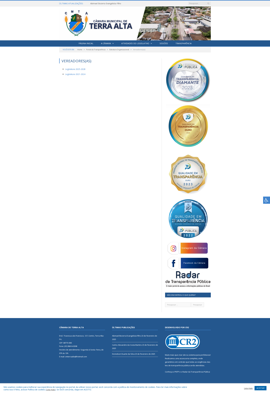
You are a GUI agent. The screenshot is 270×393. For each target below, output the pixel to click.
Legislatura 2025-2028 (75, 69)
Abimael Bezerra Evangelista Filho (126, 336)
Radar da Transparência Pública (196, 372)
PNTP (177, 372)
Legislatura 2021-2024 (75, 74)
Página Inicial (86, 43)
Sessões (164, 43)
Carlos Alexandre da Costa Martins (106, 3)
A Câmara (106, 43)
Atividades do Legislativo (135, 43)
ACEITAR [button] (260, 388)
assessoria (184, 358)
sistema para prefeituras (199, 355)
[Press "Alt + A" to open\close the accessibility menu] (266, 200)
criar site (182, 355)
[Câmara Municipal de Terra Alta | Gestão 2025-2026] (135, 22)
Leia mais (50, 389)
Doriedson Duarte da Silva (123, 354)
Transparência (184, 43)
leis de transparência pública (177, 365)
